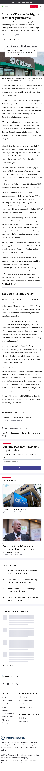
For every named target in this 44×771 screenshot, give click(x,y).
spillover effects (25, 92)
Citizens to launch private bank (16, 417)
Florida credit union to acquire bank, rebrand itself (22, 571)
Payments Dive (24, 721)
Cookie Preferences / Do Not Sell (13, 763)
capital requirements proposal (22, 85)
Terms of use (18, 760)
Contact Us (6, 704)
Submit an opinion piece (28, 704)
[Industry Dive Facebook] (8, 684)
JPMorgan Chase (8, 349)
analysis (24, 202)
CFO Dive (22, 718)
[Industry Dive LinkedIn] (3, 684)
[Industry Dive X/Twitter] (12, 684)
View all (5, 666)
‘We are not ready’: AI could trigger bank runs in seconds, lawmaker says (18, 549)
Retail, (25, 433)
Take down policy (30, 760)
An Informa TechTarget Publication (22, 2)
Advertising (23, 697)
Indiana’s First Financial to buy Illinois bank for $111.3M (22, 580)
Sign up (33, 7)
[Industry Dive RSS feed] (17, 684)
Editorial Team (7, 700)
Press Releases (7, 717)
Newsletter (6, 707)
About (4, 697)
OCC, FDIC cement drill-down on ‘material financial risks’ (23, 599)
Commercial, (16, 433)
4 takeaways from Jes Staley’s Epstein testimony (21, 590)
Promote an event (25, 707)
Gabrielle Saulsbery (10, 420)
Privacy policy (6, 760)
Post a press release (17, 666)
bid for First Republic (20, 346)
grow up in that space (30, 371)
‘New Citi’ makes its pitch (16, 509)
